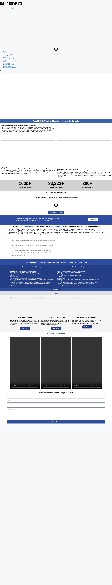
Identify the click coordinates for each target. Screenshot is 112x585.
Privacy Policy (7, 66)
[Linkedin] (20, 3)
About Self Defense (12, 60)
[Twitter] (15, 3)
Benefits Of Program (12, 58)
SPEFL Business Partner (9, 67)
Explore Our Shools (8, 64)
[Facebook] (2, 3)
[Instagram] (6, 3)
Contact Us (6, 61)
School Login (6, 63)
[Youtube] (11, 3)
